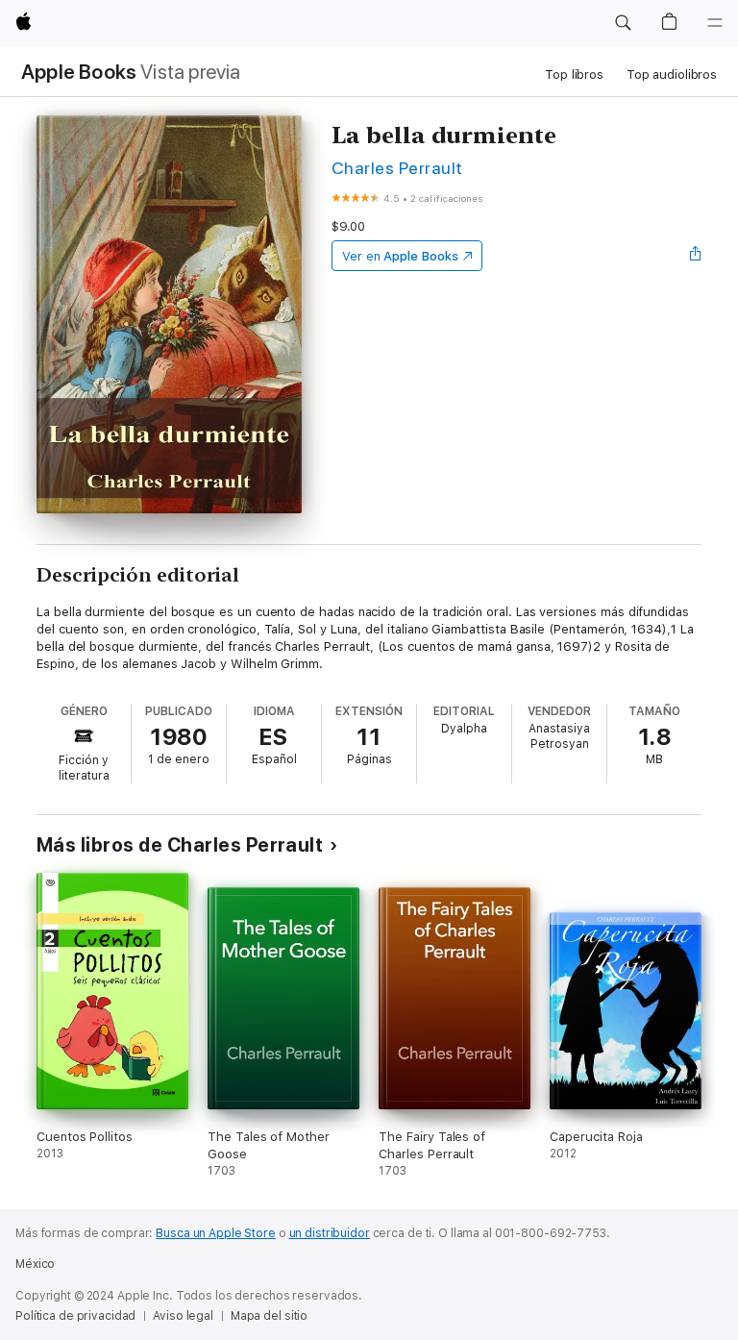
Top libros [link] (574, 74)
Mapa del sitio (269, 1316)
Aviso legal (183, 1316)
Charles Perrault (397, 168)
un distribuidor (329, 1233)
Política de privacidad (75, 1316)
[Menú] (715, 23)
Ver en (400, 256)
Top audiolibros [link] (672, 74)
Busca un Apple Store (216, 1233)
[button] (623, 23)
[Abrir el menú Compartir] (696, 256)
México (35, 1264)
